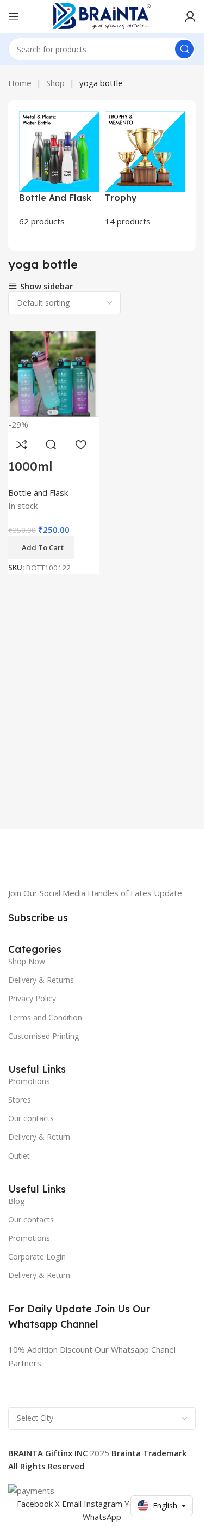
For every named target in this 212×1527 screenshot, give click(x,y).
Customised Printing (43, 1036)
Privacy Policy (32, 998)
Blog (16, 1201)
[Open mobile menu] (13, 16)
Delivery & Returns (41, 980)
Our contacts (31, 1118)
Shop (55, 82)
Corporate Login (37, 1256)
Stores (19, 1099)
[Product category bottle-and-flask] (59, 169)
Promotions (29, 1081)
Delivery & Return (39, 1136)
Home (20, 82)
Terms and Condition (45, 1017)
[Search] (184, 49)
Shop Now (26, 961)
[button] (41, 547)
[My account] (190, 16)
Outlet (19, 1156)
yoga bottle (101, 82)
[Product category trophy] (145, 169)
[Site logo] (102, 15)
